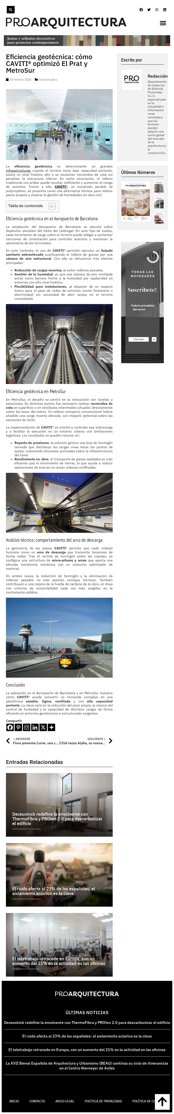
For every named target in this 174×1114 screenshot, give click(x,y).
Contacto (37, 1101)
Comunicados (48, 79)
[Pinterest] (18, 727)
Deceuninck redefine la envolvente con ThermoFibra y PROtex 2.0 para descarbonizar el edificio (87, 1022)
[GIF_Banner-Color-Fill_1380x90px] (87, 45)
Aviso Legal (64, 1101)
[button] (163, 23)
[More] (51, 727)
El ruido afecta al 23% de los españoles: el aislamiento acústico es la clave (87, 1036)
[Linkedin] (164, 9)
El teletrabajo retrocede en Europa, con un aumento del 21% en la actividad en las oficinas (87, 1049)
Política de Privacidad (103, 1101)
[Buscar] (11, 9)
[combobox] (6, 9)
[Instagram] (156, 9)
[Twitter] (149, 9)
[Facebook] (141, 9)
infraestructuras (18, 170)
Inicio (14, 1101)
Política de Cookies (148, 1101)
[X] (43, 727)
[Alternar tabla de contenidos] (50, 206)
